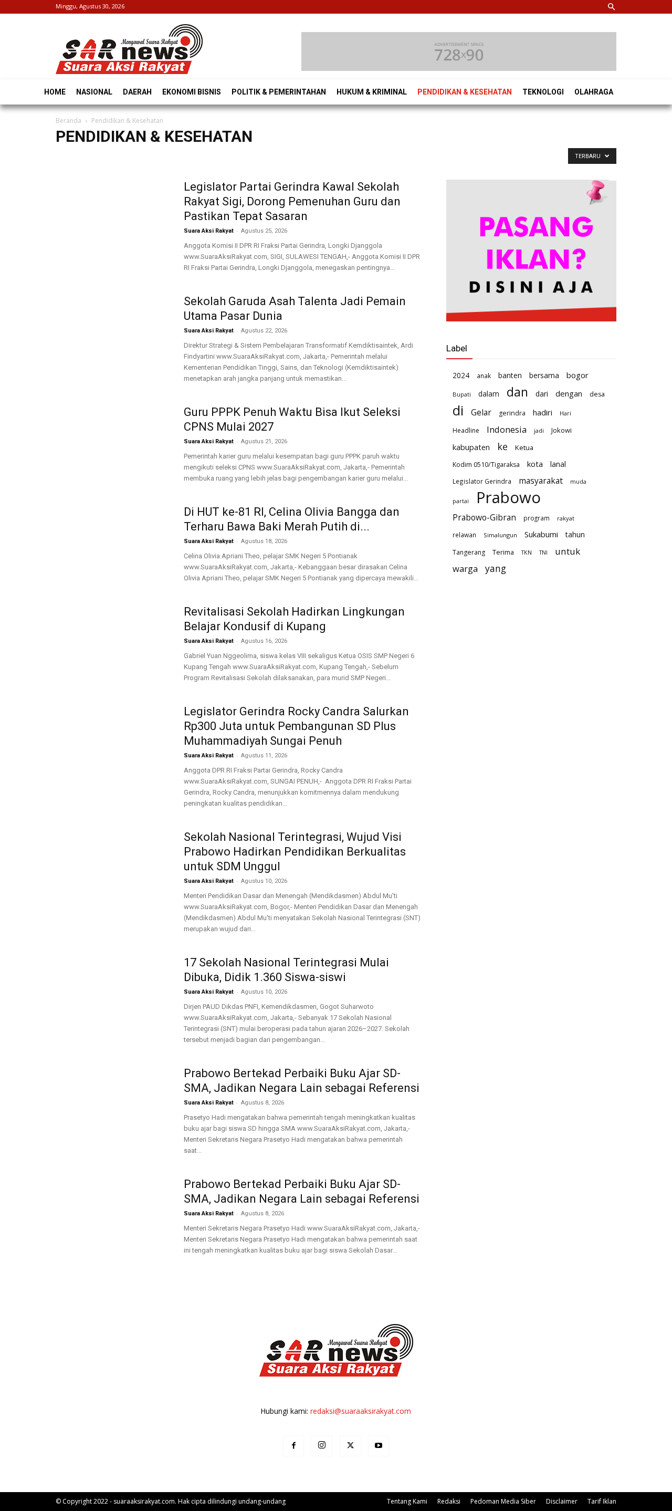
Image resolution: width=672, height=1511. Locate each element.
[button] (611, 8)
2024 (461, 375)
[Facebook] (293, 1445)
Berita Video (77, 158)
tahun (575, 534)
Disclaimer (562, 1501)
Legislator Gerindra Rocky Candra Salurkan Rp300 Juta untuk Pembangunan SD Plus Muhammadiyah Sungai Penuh (296, 726)
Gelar (481, 412)
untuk (567, 551)
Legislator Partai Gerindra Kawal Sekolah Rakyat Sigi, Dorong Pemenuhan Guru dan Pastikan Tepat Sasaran (292, 201)
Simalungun (500, 535)
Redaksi (448, 1501)
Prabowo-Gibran (484, 517)
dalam (488, 394)
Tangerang (469, 552)
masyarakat (541, 480)
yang (495, 568)
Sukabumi (541, 534)
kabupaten (471, 447)
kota (535, 463)
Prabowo (508, 497)
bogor (577, 375)
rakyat (565, 518)
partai (461, 501)
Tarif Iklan (601, 1501)
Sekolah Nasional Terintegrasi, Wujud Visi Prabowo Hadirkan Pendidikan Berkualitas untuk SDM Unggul (295, 851)
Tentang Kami (407, 1501)
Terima (503, 552)
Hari (565, 413)
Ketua (524, 447)
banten (510, 375)
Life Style (409, 158)
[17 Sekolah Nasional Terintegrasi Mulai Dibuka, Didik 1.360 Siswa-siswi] (113, 994)
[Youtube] (378, 1445)
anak (484, 375)
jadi (539, 430)
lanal (558, 464)
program (536, 518)
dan (517, 392)
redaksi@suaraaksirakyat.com (360, 1411)
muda (578, 481)
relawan (464, 534)
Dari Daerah (154, 158)
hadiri (542, 412)
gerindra (512, 413)
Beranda (68, 120)
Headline (309, 158)
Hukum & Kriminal (359, 158)
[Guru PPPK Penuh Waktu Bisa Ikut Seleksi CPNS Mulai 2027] (113, 444)
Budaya (116, 158)
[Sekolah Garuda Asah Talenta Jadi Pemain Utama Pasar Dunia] (113, 333)
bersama (544, 375)
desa (597, 394)
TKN (526, 552)
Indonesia (507, 429)
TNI (543, 552)
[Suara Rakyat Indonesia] (129, 49)
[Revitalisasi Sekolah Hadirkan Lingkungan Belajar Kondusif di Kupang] (113, 644)
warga (465, 568)
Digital (190, 158)
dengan (568, 393)
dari (542, 394)
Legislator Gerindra (482, 481)
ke (502, 446)
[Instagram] (321, 1445)
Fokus (277, 158)
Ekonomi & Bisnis (234, 158)
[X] (350, 1445)
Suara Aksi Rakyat (209, 230)
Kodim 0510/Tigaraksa (486, 464)
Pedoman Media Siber (503, 1501)
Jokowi (561, 430)
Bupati (462, 394)
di (458, 410)
